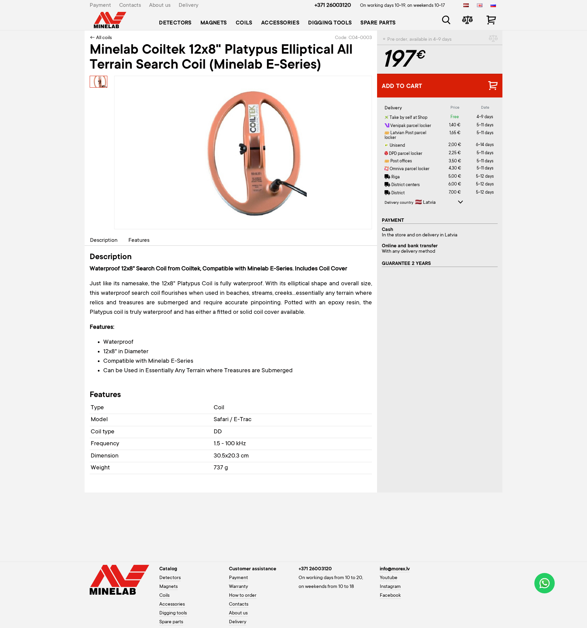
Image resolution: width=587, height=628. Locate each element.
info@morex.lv (395, 569)
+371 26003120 (333, 5)
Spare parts (377, 23)
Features (138, 240)
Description (104, 240)
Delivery (188, 5)
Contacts (130, 5)
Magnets (213, 23)
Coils (244, 23)
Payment (100, 5)
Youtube (388, 578)
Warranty (238, 587)
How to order (242, 595)
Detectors (175, 23)
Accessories (280, 23)
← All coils (101, 38)
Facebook (390, 595)
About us (160, 5)
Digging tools (330, 23)
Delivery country (399, 203)
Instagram (390, 587)
